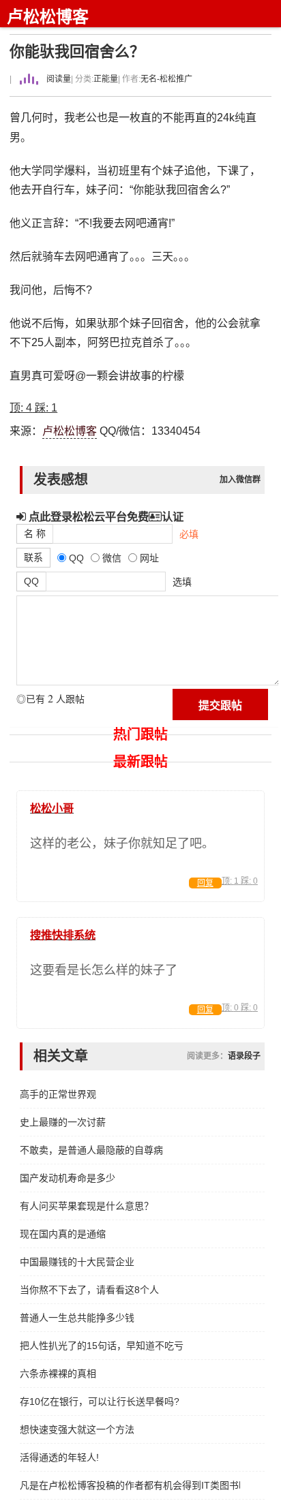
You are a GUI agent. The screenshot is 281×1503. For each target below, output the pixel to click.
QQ (31, 581)
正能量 (105, 79)
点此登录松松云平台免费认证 (104, 516)
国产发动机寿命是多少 (67, 1178)
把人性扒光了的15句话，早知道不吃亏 (101, 1345)
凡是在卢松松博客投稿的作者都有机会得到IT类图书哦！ (130, 1485)
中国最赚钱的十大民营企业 (77, 1261)
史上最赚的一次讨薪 (63, 1122)
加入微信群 (240, 479)
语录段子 (244, 1056)
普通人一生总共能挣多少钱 (77, 1317)
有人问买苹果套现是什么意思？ (86, 1205)
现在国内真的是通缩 (63, 1233)
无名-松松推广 (166, 79)
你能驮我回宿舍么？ (77, 51)
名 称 (35, 533)
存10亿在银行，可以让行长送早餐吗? (99, 1401)
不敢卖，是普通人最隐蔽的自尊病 (91, 1150)
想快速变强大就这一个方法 (77, 1429)
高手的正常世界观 (58, 1094)
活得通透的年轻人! (59, 1457)
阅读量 (57, 79)
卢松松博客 (48, 16)
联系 (33, 557)
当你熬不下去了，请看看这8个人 (89, 1289)
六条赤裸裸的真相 (58, 1373)
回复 (205, 883)
